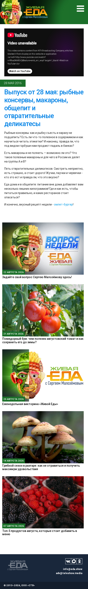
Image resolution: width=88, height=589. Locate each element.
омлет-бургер (63, 204)
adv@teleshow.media (69, 573)
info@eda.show (72, 569)
